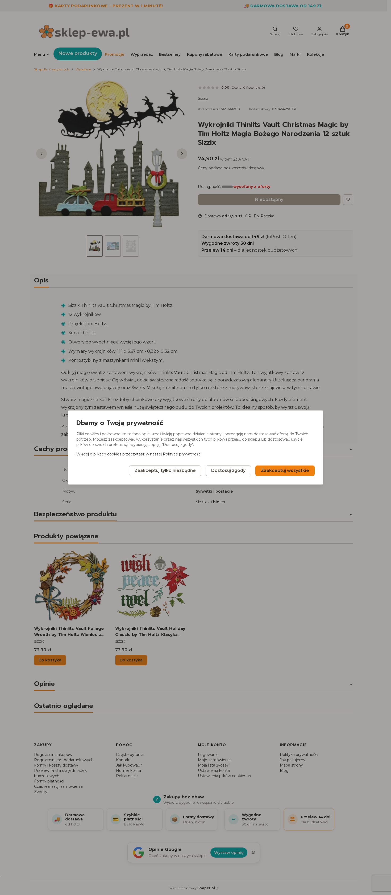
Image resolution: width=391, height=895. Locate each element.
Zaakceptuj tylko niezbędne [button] (165, 470)
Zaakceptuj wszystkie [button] (285, 470)
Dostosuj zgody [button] (228, 470)
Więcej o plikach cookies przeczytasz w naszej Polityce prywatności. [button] (139, 454)
